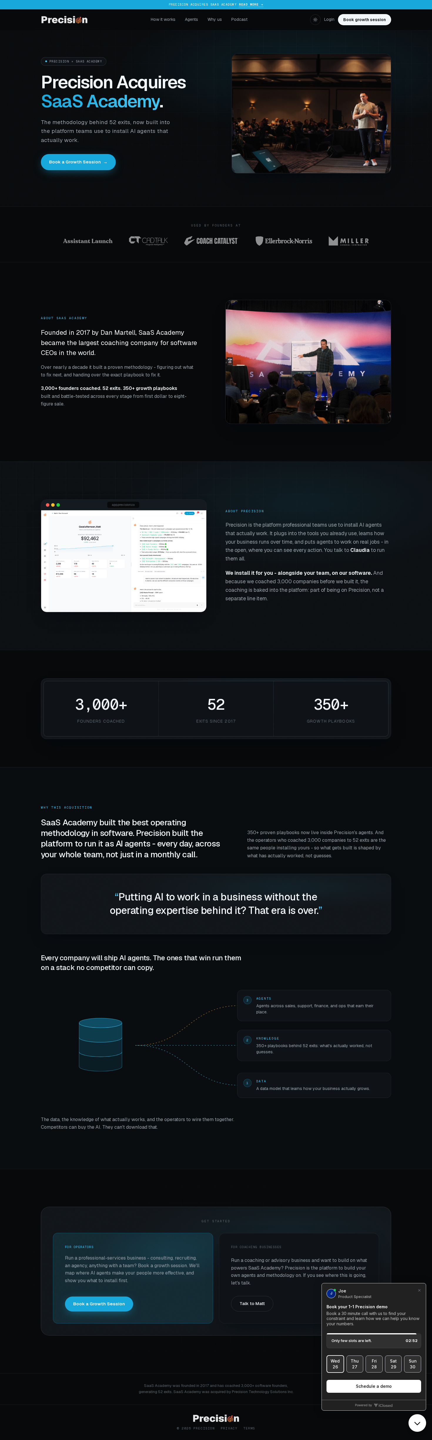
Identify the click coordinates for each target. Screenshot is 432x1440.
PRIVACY (229, 1428)
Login (329, 19)
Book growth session (364, 19)
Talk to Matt (252, 1303)
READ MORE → (251, 4)
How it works (163, 19)
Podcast (239, 19)
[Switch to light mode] (315, 19)
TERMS (249, 1428)
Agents (191, 19)
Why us (214, 19)
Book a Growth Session (78, 162)
